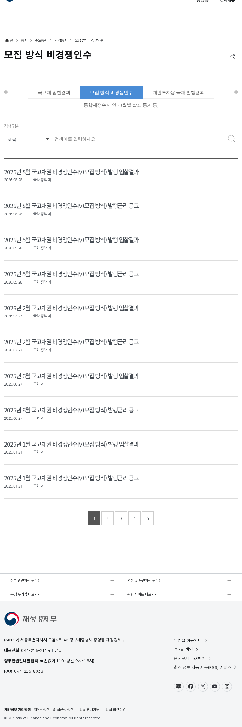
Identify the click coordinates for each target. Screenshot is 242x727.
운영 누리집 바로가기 (25, 594)
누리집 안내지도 (87, 709)
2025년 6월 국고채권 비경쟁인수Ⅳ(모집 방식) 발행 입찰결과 (71, 375)
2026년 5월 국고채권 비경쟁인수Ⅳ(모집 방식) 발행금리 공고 (71, 273)
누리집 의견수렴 (113, 709)
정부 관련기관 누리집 (25, 580)
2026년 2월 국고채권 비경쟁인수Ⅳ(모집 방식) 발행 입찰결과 (71, 307)
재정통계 (61, 40)
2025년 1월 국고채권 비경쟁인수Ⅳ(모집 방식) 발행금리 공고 (71, 477)
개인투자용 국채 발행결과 (179, 92)
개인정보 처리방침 (17, 709)
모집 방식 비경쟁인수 (89, 40)
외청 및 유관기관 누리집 (144, 580)
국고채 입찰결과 (53, 92)
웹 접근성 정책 (63, 709)
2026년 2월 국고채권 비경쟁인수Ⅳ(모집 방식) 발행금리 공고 (71, 341)
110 (60, 660)
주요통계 (41, 40)
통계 (24, 40)
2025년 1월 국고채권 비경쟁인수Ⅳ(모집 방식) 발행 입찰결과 (71, 444)
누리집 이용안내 (188, 640)
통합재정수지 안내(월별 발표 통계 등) (121, 105)
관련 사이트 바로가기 (142, 594)
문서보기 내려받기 (189, 658)
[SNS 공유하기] (233, 56)
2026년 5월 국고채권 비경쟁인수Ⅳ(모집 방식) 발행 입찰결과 (71, 239)
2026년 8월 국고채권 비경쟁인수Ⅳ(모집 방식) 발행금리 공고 (71, 205)
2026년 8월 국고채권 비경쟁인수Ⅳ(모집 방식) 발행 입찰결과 (71, 171)
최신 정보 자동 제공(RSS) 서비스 (202, 667)
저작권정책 (41, 709)
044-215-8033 (28, 671)
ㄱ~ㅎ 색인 (183, 649)
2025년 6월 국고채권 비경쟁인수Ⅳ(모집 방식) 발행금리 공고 (71, 410)
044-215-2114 (35, 650)
